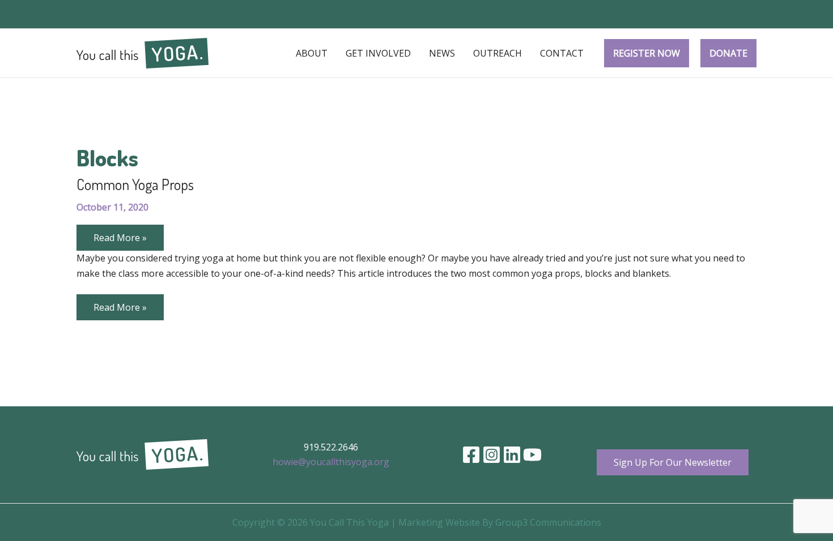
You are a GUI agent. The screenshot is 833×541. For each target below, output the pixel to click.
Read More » (120, 241)
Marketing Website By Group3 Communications (499, 522)
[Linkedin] (512, 454)
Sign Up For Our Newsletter (673, 462)
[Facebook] (471, 454)
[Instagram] (491, 454)
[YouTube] (532, 454)
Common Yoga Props (135, 184)
